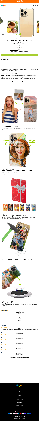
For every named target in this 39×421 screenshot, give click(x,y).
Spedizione (19, 43)
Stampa (19, 49)
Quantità (19, 45)
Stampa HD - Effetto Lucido (23, 51)
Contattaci (19, 396)
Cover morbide (19, 402)
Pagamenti (19, 392)
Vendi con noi (19, 391)
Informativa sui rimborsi (19, 399)
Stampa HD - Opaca (14, 51)
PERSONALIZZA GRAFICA (19, 54)
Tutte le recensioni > (19, 354)
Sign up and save (19, 408)
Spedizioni (19, 395)
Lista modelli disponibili (19, 405)
